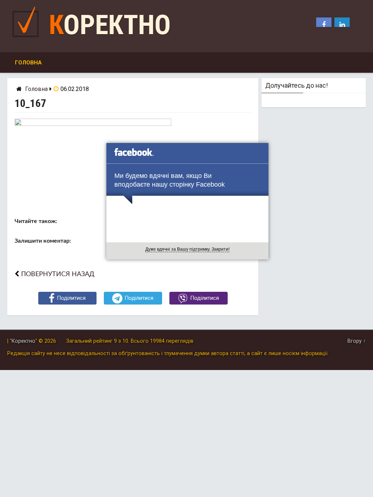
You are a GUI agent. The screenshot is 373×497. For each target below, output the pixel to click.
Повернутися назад (57, 274)
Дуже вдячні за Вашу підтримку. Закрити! (187, 249)
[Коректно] (27, 38)
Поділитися (71, 298)
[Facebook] (323, 25)
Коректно (110, 25)
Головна (28, 62)
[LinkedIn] (342, 25)
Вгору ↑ (357, 341)
